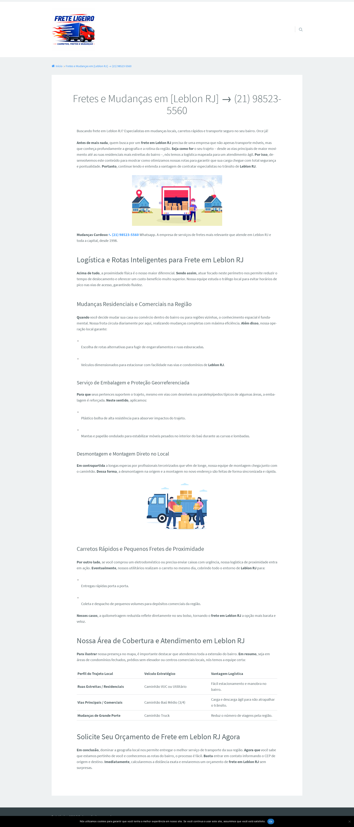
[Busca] (297, 24)
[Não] (349, 821)
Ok (271, 821)
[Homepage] (73, 29)
